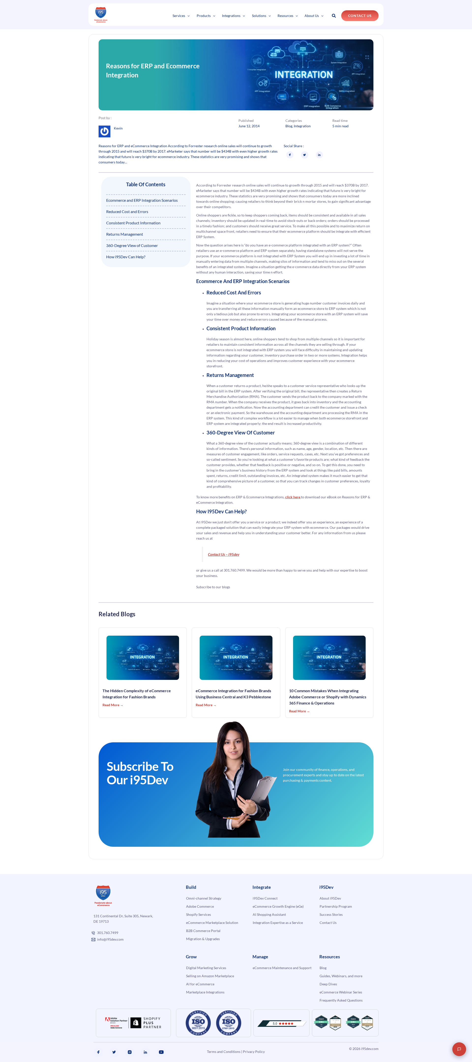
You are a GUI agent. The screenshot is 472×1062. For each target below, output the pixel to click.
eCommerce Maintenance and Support (282, 968)
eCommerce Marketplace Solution (212, 922)
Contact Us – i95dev (223, 554)
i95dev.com (370, 1049)
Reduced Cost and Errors (127, 211)
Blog (288, 126)
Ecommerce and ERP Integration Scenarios (142, 200)
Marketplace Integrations (205, 992)
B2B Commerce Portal (203, 931)
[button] (187, 16)
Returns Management (124, 234)
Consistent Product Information (133, 222)
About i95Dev (330, 898)
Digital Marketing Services (206, 968)
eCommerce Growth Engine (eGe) (278, 906)
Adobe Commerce (200, 906)
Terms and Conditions (223, 1051)
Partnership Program (336, 906)
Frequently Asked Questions (341, 1000)
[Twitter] (114, 1052)
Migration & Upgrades (203, 939)
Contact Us (328, 922)
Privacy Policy (254, 1051)
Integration (302, 126)
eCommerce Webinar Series (341, 992)
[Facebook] (98, 1052)
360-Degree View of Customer (132, 245)
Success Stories (331, 914)
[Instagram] (130, 1052)
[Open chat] (459, 1049)
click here (293, 497)
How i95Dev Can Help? (125, 256)
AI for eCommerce (200, 984)
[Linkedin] (145, 1052)
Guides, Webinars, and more (341, 976)
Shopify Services (198, 914)
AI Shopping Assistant (269, 914)
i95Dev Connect (265, 898)
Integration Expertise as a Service (278, 922)
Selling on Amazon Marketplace (210, 976)
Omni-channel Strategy (203, 898)
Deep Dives (328, 984)
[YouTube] (161, 1052)
